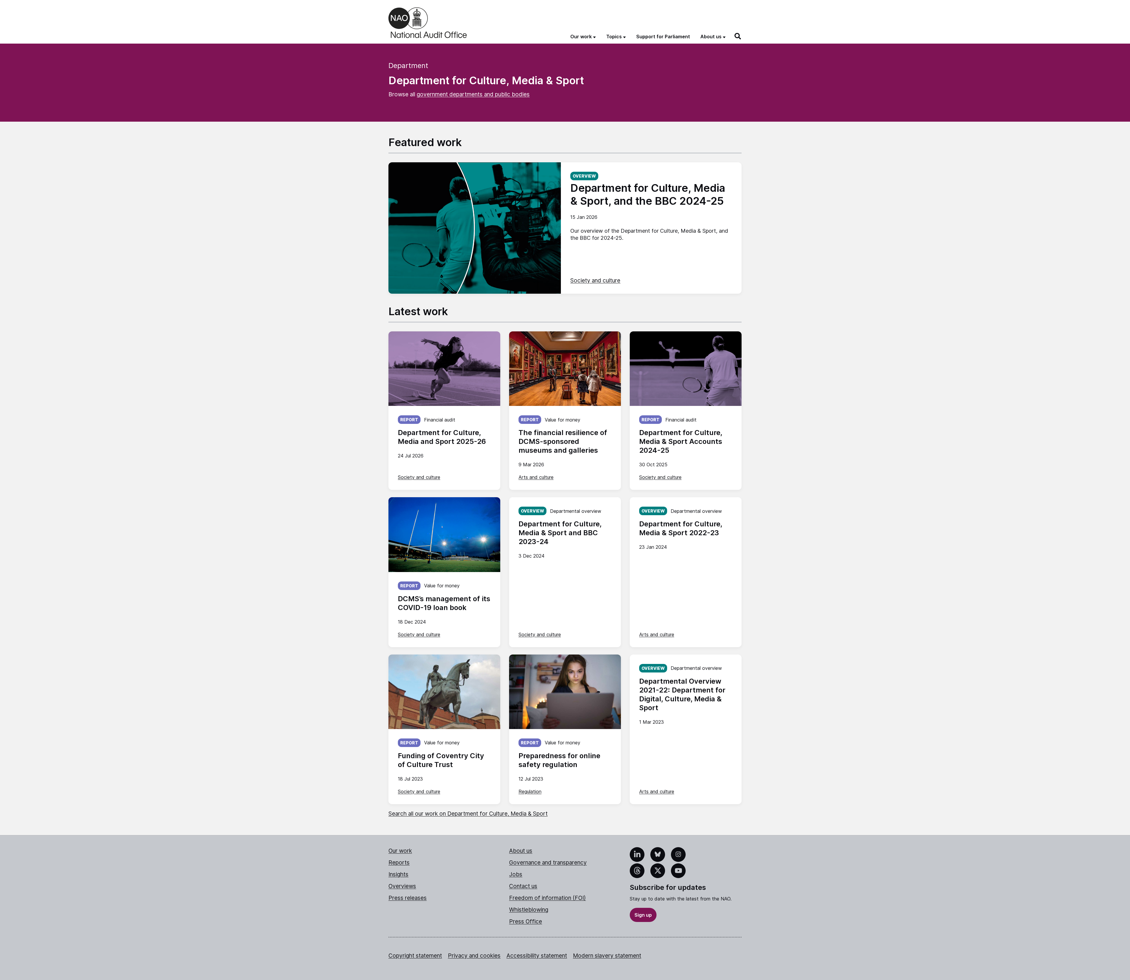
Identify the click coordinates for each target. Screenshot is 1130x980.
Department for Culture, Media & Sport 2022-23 (680, 528)
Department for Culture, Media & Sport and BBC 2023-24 (560, 533)
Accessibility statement (536, 955)
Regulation (530, 791)
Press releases (407, 898)
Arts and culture (536, 477)
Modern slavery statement (607, 955)
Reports (399, 862)
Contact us (523, 886)
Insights (398, 874)
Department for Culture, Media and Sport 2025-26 (442, 437)
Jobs (515, 874)
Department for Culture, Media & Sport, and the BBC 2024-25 (647, 194)
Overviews (402, 886)
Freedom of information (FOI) (547, 898)
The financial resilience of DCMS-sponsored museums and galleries (563, 441)
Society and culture (595, 280)
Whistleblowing (528, 909)
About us (520, 850)
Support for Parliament (663, 36)
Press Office (525, 921)
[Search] (738, 36)
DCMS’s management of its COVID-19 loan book (444, 603)
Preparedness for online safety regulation (559, 760)
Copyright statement (415, 955)
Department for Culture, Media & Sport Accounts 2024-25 (680, 441)
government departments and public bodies (473, 94)
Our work (400, 850)
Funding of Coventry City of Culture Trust (441, 760)
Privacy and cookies (474, 955)
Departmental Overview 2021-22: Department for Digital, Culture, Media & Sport (682, 694)
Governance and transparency (548, 862)
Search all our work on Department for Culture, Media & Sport (468, 813)
